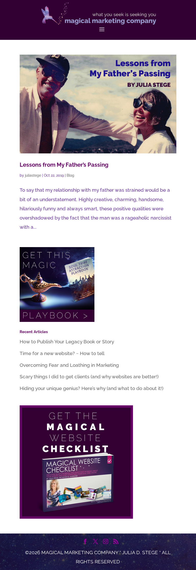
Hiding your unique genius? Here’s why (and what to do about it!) (91, 388)
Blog (70, 175)
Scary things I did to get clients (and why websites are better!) (89, 376)
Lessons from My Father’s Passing (64, 164)
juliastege (33, 175)
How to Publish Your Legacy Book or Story (67, 341)
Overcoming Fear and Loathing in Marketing (69, 365)
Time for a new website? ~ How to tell (62, 353)
